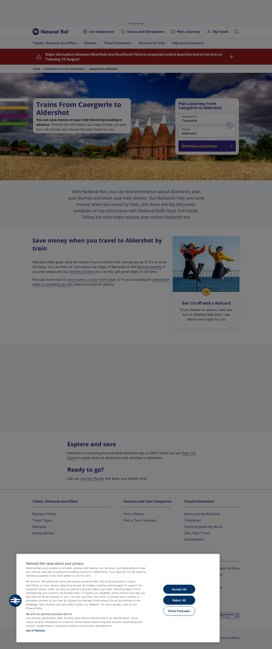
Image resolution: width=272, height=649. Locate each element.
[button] (15, 600)
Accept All (179, 589)
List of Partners (35, 630)
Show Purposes (179, 611)
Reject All (179, 600)
